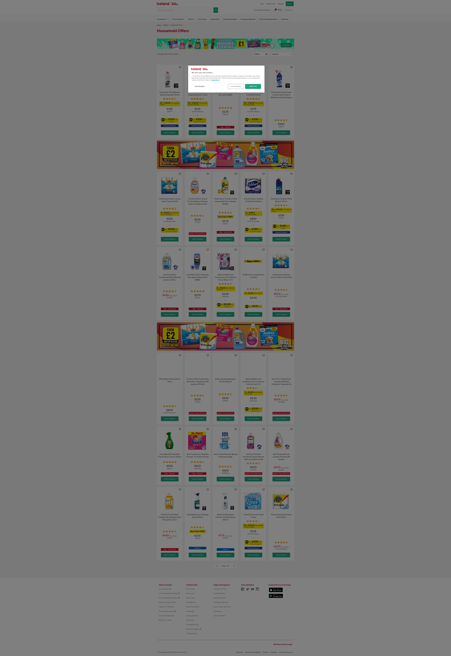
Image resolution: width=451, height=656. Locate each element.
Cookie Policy (215, 80)
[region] (226, 79)
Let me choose (236, 86)
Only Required (199, 86)
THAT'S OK (253, 86)
